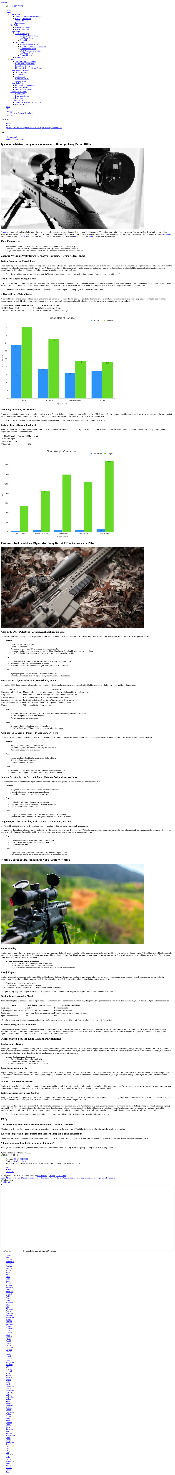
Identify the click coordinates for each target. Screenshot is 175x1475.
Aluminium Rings (22, 34)
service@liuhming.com (19, 1161)
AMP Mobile (61, 1176)
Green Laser (20, 94)
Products (9, 12)
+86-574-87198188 (20, 1159)
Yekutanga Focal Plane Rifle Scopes (28, 16)
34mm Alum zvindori (87, 1178)
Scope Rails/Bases (17, 83)
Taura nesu (10, 115)
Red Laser (19, 98)
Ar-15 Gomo (20, 74)
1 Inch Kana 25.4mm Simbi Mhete (33, 47)
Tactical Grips (20, 81)
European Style (21, 104)
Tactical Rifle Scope (22, 21)
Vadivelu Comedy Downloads (21, 113)
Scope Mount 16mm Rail (10, 1178)
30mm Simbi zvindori (28, 49)
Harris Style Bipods (22, 66)
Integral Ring (25, 40)
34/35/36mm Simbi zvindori (30, 51)
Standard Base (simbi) (23, 89)
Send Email (5, 1182)
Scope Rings (15, 32)
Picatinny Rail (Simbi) (23, 87)
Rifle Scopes (15, 14)
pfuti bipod (7, 232)
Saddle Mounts (21, 72)
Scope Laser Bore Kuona (105, 1178)
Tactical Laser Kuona (18, 92)
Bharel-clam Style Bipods (25, 64)
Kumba (8, 10)
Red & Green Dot (22, 29)
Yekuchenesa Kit (16, 100)
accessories (166, 234)
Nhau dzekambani (12, 137)
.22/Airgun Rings (26, 38)
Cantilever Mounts (22, 57)
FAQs (8, 109)
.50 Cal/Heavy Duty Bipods (25, 62)
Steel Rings (19, 42)
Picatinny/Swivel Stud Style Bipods (28, 68)
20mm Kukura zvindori (29, 1178)
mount (77, 236)
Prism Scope (20, 23)
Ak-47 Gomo (20, 77)
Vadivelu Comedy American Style (28, 102)
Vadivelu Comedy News (15, 139)
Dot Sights (14, 25)
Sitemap (52, 1176)
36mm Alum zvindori (70, 1178)
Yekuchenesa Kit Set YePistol (50, 1178)
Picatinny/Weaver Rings (29, 36)
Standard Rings (26, 55)
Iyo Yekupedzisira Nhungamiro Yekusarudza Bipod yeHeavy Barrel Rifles (34, 128)
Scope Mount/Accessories (20, 70)
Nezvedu (9, 111)
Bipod (12, 59)
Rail (90, 236)
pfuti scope (21, 236)
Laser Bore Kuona (22, 96)
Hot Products (42, 1176)
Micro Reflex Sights (22, 27)
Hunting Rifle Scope (23, 19)
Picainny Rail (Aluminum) (25, 85)
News (8, 107)
